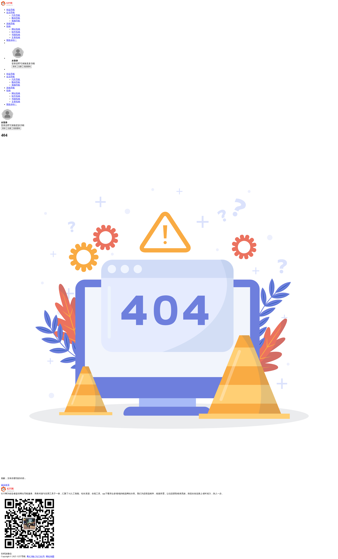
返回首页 (5, 485)
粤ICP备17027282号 (36, 556)
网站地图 (50, 556)
